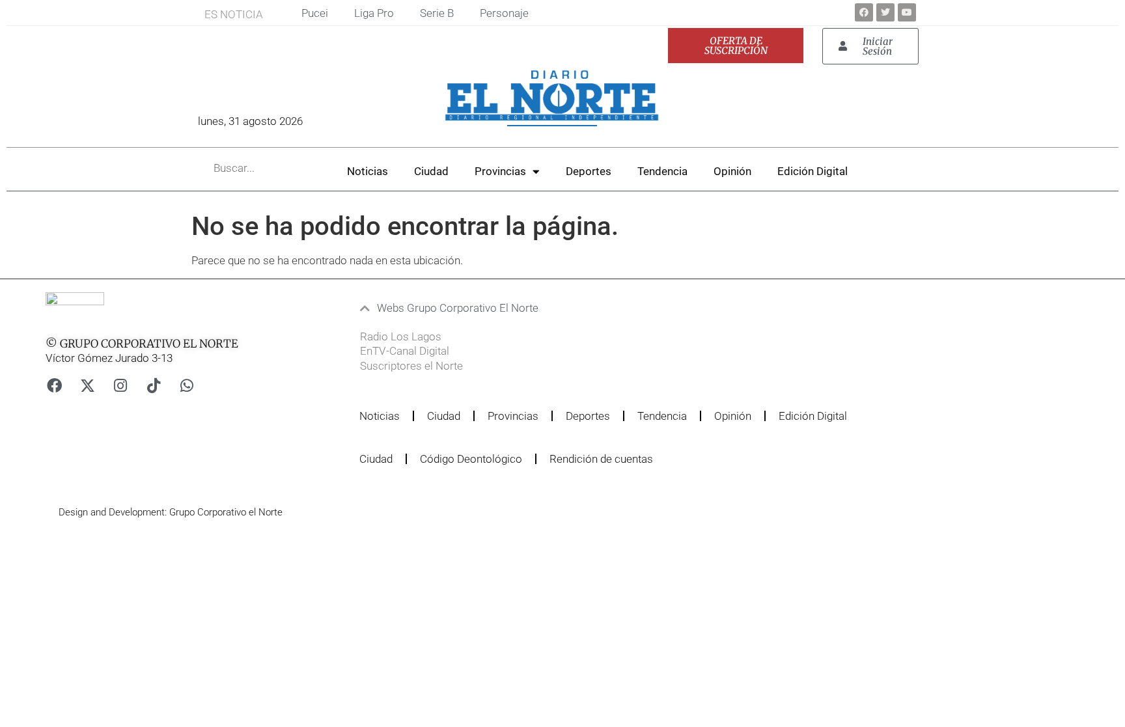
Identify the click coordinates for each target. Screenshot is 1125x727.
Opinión (732, 171)
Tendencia (662, 171)
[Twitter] (885, 12)
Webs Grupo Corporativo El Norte (457, 307)
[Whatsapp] (187, 385)
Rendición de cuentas (601, 458)
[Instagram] (120, 385)
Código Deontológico (471, 458)
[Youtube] (907, 12)
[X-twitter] (87, 385)
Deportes (588, 171)
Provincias (500, 171)
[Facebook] (864, 12)
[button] (530, 308)
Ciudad (431, 171)
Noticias (367, 171)
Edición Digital (812, 171)
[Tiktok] (154, 385)
